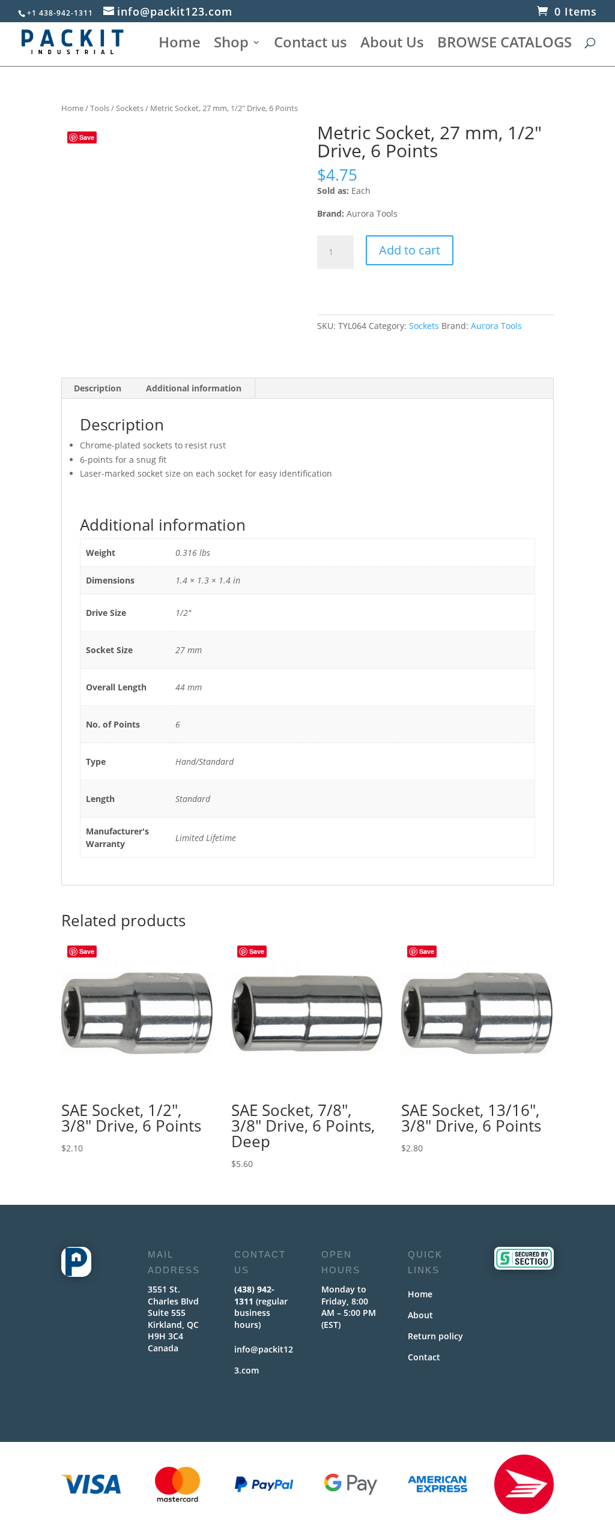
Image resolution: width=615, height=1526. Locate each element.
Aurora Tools (496, 325)
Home (180, 45)
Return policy (435, 1336)
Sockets (130, 108)
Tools (99, 108)
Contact (424, 1357)
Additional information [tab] (193, 388)
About (420, 1315)
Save (86, 137)
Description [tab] (97, 388)
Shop (231, 45)
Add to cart (409, 250)
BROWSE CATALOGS (504, 45)
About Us (392, 45)
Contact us (310, 45)
